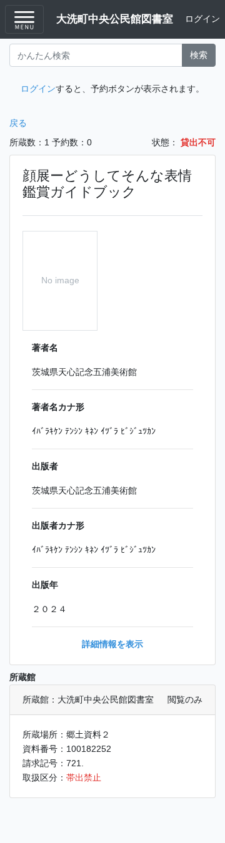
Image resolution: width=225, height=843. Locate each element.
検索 (199, 55)
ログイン (202, 19)
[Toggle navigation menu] (24, 19)
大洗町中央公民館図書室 (114, 18)
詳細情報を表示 (112, 644)
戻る (18, 123)
